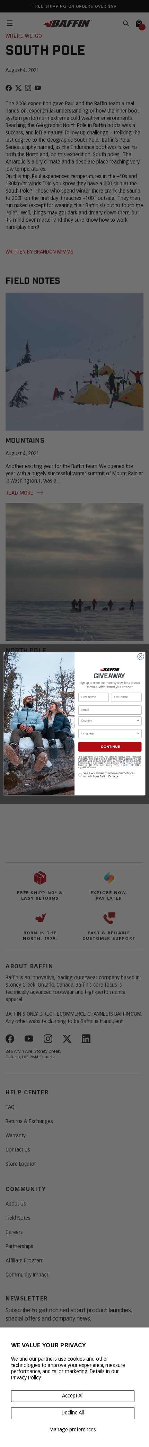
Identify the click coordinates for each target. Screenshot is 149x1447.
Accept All (73, 1396)
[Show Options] (138, 720)
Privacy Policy (26, 1378)
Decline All (73, 1413)
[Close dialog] (141, 656)
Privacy (129, 763)
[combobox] (108, 720)
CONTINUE (110, 746)
